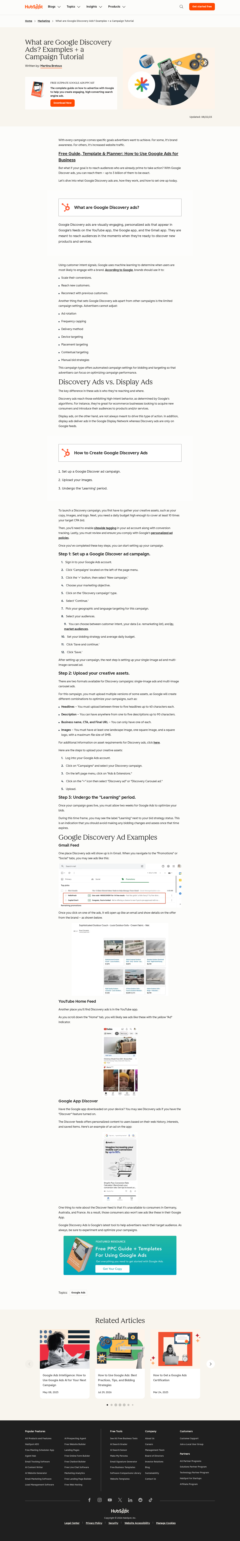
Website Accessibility (137, 1523)
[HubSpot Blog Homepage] (34, 6)
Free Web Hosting (73, 1485)
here (157, 742)
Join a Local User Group (191, 1444)
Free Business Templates (122, 1467)
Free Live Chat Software (76, 1467)
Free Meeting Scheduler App (39, 1450)
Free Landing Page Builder (77, 1479)
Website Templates (120, 1479)
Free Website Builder (75, 1444)
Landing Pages (71, 1450)
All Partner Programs (190, 1461)
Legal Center (72, 1523)
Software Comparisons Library (125, 1473)
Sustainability (152, 1473)
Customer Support (189, 1438)
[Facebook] (89, 1501)
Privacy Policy (94, 1523)
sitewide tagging (105, 528)
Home (28, 21)
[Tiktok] (150, 1501)
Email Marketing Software (38, 1479)
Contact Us (150, 1479)
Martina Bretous (51, 66)
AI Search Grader (118, 1444)
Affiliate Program (189, 1484)
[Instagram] (99, 1501)
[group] (64, 1364)
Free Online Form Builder (77, 1456)
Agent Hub (30, 1456)
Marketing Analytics (74, 1473)
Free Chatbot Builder (75, 1461)
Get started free (202, 6)
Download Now (63, 102)
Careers (149, 1444)
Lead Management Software (39, 1485)
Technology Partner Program (194, 1472)
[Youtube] (110, 1501)
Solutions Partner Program (193, 1467)
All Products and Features (38, 1438)
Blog (147, 1467)
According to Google (119, 270)
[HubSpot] (120, 1510)
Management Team (154, 1450)
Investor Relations (154, 1461)
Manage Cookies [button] (166, 1523)
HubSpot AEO (32, 1444)
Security (113, 1523)
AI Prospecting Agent (75, 1438)
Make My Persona (119, 1456)
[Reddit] (140, 1501)
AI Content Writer (34, 1467)
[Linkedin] (130, 1501)
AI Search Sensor (118, 1450)
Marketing (44, 21)
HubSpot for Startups (191, 1478)
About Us (149, 1438)
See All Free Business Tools (124, 1438)
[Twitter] (120, 1501)
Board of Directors (154, 1456)
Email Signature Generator (123, 1461)
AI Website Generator (36, 1473)
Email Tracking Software (37, 1461)
